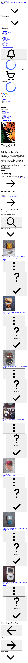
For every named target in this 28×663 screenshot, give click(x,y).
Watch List (5, 34)
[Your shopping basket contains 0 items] (11, 80)
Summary (5, 31)
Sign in (6, 2)
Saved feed (5, 38)
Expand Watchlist (4, 16)
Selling (4, 37)
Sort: (2, 228)
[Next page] (11, 645)
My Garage (5, 42)
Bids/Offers (5, 33)
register (11, 2)
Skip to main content (5, 1)
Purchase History (7, 36)
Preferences (5, 43)
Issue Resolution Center (8, 47)
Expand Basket (4, 81)
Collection (15, 2)
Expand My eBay (4, 28)
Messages (5, 44)
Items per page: (4, 651)
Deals (18, 2)
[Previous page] (11, 630)
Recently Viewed (7, 32)
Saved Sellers (6, 40)
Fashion (21, 2)
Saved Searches (6, 39)
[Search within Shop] (11, 222)
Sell (1, 4)
